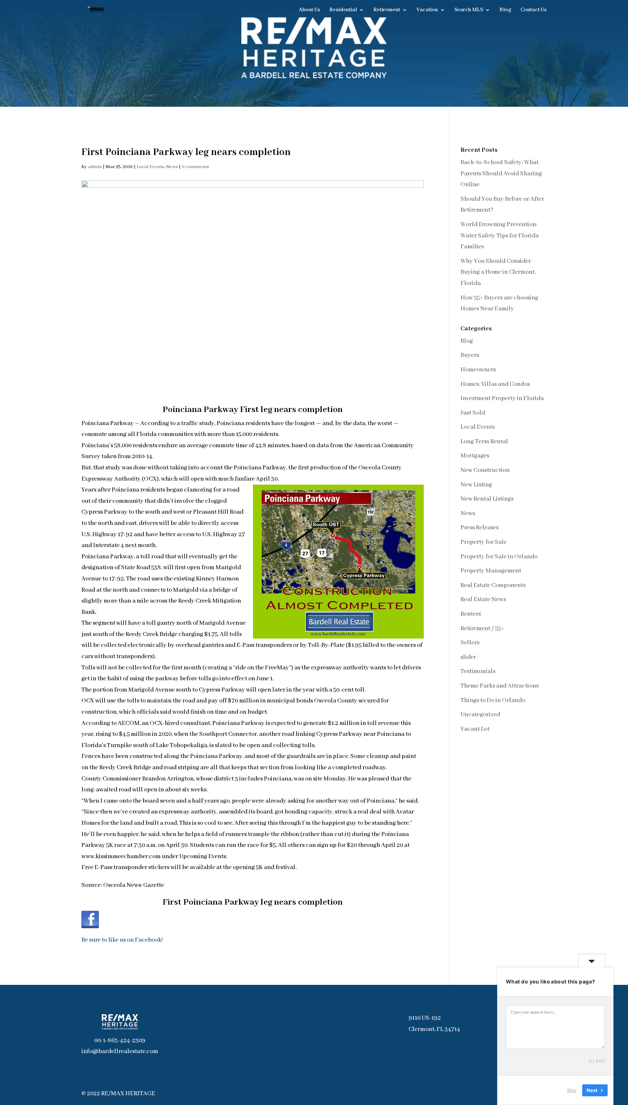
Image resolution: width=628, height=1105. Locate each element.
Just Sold (472, 413)
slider (468, 657)
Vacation (427, 10)
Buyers (469, 355)
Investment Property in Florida (502, 398)
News (172, 167)
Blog (505, 10)
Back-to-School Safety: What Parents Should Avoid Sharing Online (501, 173)
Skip (571, 1090)
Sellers (469, 643)
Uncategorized (480, 714)
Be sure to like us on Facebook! (122, 940)
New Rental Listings (487, 499)
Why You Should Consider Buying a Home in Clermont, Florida (498, 272)
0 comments (195, 167)
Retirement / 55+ (482, 628)
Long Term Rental (484, 441)
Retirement (386, 10)
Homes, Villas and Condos (495, 384)
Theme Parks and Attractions (499, 686)
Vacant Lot (475, 729)
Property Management (490, 571)
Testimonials (477, 671)
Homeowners (478, 370)
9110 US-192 (424, 1018)
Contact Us (533, 10)
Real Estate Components (493, 585)
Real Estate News (483, 599)
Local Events (150, 167)
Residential (343, 10)
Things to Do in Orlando (492, 700)
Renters (470, 614)
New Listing (476, 485)
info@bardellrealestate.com (119, 1051)
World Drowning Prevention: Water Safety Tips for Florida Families (499, 235)
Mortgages (474, 456)
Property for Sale (483, 542)
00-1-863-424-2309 (119, 1040)
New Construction (485, 470)
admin (95, 167)
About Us (309, 10)
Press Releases (479, 527)
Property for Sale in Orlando (499, 556)
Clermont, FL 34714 (434, 1029)
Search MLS (468, 10)
